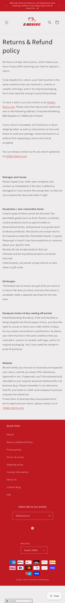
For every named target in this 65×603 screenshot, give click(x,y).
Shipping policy (15, 464)
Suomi (12, 601)
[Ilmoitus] (58, 5)
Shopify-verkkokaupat (39, 579)
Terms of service (15, 457)
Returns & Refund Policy (20, 442)
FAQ (9, 494)
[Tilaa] (49, 516)
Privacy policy (14, 449)
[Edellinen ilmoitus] (6, 5)
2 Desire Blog (14, 487)
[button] (6, 22)
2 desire (26, 579)
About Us (12, 479)
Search (10, 434)
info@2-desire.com (16, 156)
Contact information (18, 472)
